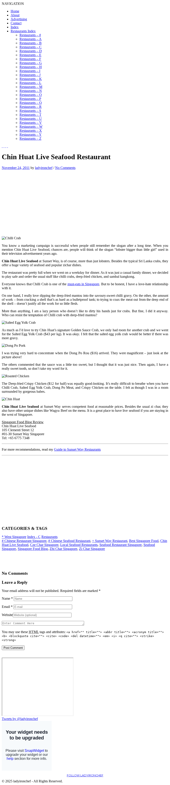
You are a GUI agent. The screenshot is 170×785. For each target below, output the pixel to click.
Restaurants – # (30, 35)
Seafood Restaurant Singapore (120, 545)
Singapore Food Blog (33, 549)
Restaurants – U (30, 119)
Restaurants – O (30, 95)
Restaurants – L (30, 83)
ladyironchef (43, 168)
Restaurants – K (30, 79)
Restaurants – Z (30, 138)
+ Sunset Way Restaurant (109, 541)
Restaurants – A (30, 39)
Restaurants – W (30, 126)
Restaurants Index (23, 31)
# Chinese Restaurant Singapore (24, 541)
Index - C (34, 537)
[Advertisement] (39, 201)
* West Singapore (14, 537)
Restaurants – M (30, 87)
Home (15, 11)
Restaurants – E (30, 55)
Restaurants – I (29, 71)
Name (7, 598)
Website (7, 615)
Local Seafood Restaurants (79, 545)
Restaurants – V (30, 122)
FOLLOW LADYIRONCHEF (85, 775)
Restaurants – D (30, 51)
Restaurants (49, 537)
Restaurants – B (30, 43)
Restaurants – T (30, 115)
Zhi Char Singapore (63, 549)
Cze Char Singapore (44, 545)
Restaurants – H (30, 67)
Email (7, 607)
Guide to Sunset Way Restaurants (77, 449)
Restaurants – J (30, 75)
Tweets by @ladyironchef (20, 719)
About (15, 15)
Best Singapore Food (143, 541)
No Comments (65, 168)
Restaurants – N (30, 91)
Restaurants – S (30, 111)
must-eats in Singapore (83, 284)
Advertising (19, 19)
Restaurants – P (30, 99)
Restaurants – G (30, 63)
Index (15, 27)
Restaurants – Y (30, 134)
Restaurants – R (30, 107)
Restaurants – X (30, 130)
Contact (16, 23)
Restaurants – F (30, 59)
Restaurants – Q (30, 103)
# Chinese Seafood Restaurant (69, 541)
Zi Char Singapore (92, 549)
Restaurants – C (30, 47)
